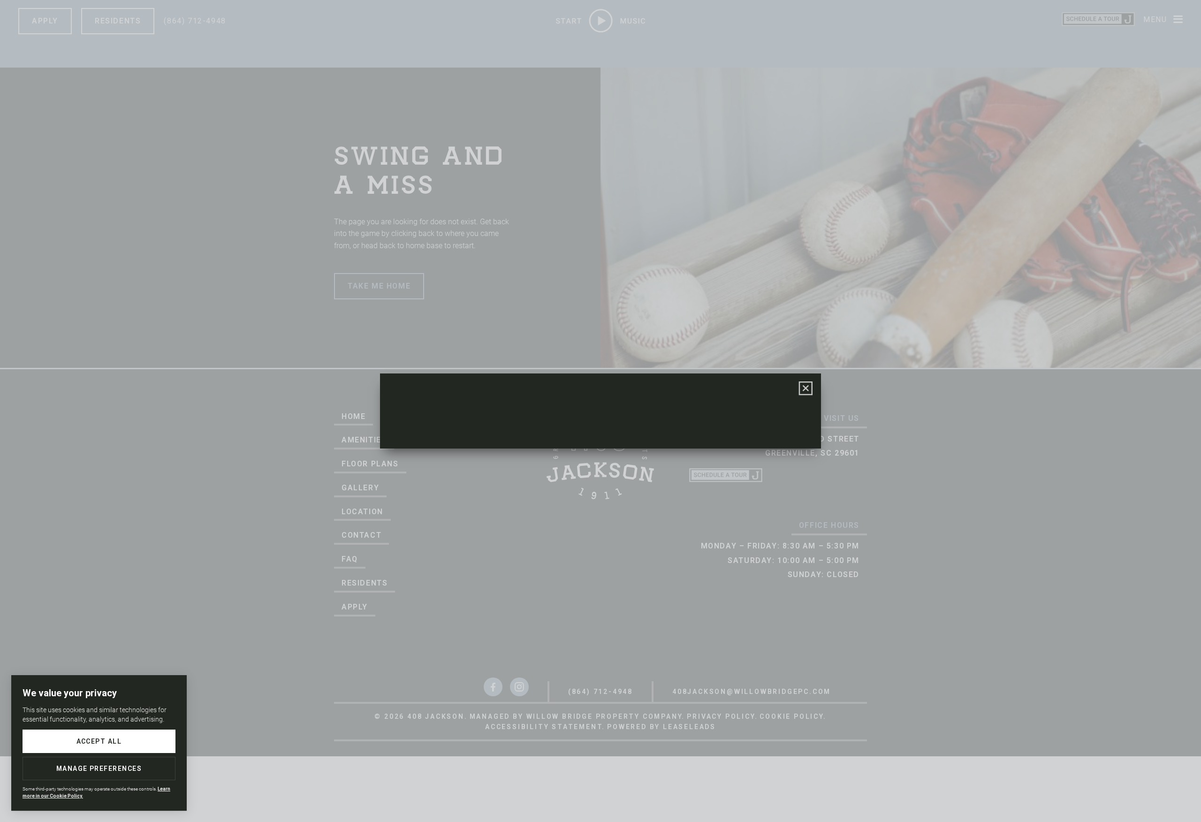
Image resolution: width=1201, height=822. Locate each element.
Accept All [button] (99, 741)
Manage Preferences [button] (99, 768)
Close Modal (805, 388)
